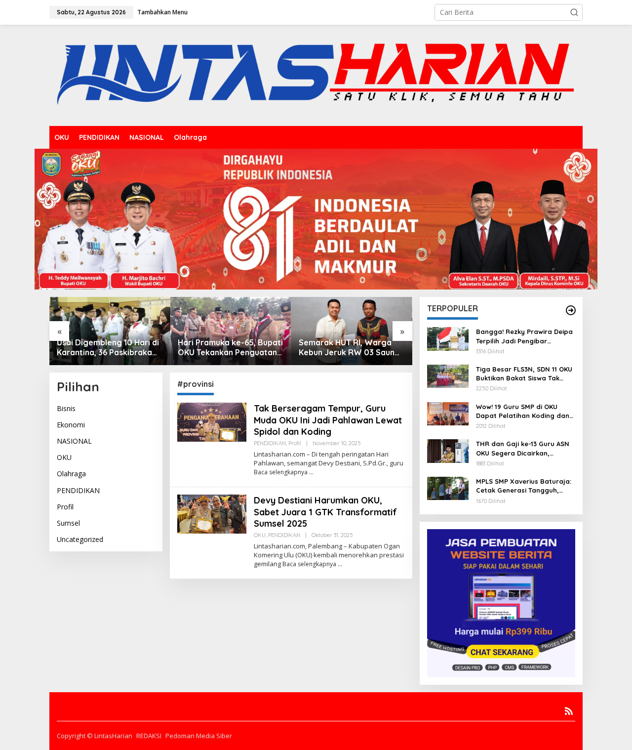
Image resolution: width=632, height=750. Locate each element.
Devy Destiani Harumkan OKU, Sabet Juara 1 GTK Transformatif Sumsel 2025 (325, 512)
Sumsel (68, 523)
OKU (64, 457)
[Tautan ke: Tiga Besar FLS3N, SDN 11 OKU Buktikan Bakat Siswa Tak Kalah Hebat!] (448, 375)
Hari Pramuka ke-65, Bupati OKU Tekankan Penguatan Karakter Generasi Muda (230, 347)
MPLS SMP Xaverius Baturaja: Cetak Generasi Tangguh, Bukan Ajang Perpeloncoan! (523, 486)
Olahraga (71, 474)
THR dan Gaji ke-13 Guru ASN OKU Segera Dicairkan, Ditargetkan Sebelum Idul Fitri (525, 448)
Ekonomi (71, 424)
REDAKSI (148, 735)
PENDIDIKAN (78, 490)
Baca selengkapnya (281, 472)
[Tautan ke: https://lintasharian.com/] (571, 310)
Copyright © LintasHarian (94, 735)
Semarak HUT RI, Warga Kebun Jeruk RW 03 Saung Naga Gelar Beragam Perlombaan (349, 347)
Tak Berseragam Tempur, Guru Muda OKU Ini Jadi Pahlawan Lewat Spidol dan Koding (328, 420)
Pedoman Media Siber (198, 735)
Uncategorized (80, 539)
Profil (65, 506)
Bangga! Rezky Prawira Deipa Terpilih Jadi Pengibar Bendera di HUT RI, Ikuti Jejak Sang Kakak (524, 336)
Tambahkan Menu (162, 12)
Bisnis (66, 408)
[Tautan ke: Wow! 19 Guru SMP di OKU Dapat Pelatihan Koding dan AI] (448, 412)
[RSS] (568, 711)
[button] (574, 12)
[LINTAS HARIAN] (316, 74)
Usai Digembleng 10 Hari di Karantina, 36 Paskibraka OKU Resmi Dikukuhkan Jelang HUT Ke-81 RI (108, 347)
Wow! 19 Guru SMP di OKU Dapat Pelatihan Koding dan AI (522, 411)
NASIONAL (74, 441)
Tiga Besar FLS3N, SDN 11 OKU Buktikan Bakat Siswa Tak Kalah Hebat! (524, 373)
